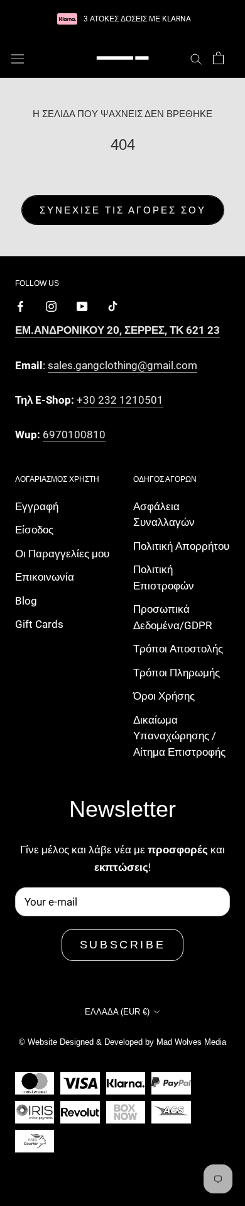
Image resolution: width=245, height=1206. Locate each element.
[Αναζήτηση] (196, 58)
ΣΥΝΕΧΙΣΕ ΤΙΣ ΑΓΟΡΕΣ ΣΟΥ (123, 210)
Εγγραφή (36, 506)
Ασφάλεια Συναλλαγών (164, 514)
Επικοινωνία (44, 577)
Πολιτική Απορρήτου (181, 546)
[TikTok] (112, 305)
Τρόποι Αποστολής (178, 648)
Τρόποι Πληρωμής (176, 672)
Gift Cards (39, 624)
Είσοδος (34, 529)
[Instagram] (51, 305)
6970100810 (74, 434)
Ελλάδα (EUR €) (117, 1011)
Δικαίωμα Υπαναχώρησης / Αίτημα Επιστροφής (179, 736)
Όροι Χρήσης (164, 696)
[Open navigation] (17, 58)
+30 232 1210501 (120, 400)
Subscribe (122, 944)
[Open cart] (218, 58)
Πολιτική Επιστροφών (163, 577)
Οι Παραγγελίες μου (62, 553)
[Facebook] (20, 305)
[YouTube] (82, 305)
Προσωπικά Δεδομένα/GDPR (172, 617)
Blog (26, 600)
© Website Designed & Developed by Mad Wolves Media (122, 1042)
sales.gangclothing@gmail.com (122, 365)
